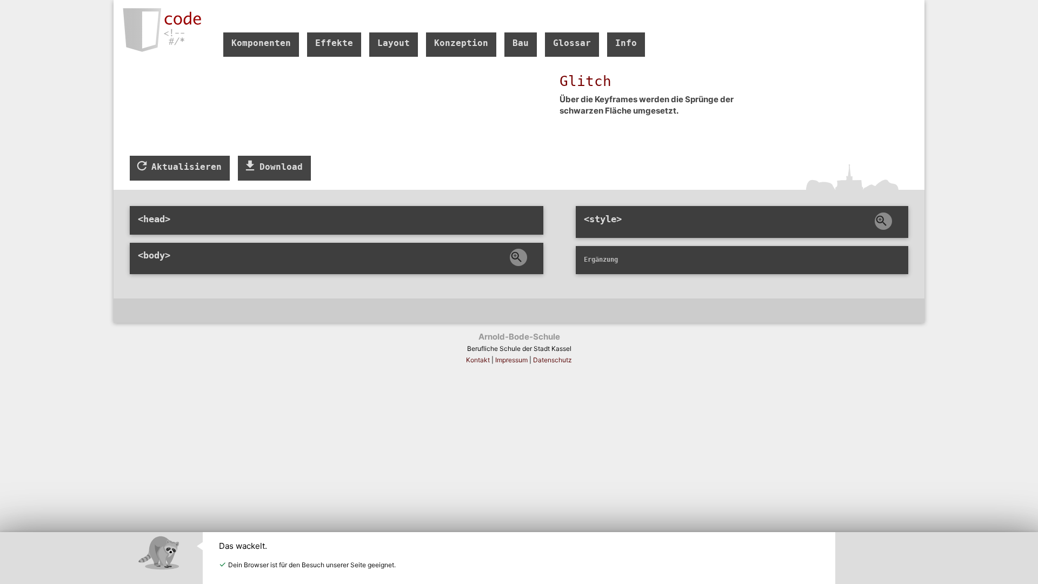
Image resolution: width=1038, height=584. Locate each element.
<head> (154, 219)
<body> (154, 255)
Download (278, 167)
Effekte (334, 43)
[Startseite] (158, 30)
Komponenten (261, 43)
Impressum (511, 360)
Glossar (572, 43)
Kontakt (478, 360)
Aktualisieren (184, 167)
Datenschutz (552, 360)
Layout (393, 43)
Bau (521, 43)
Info (626, 43)
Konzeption (461, 43)
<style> (603, 219)
